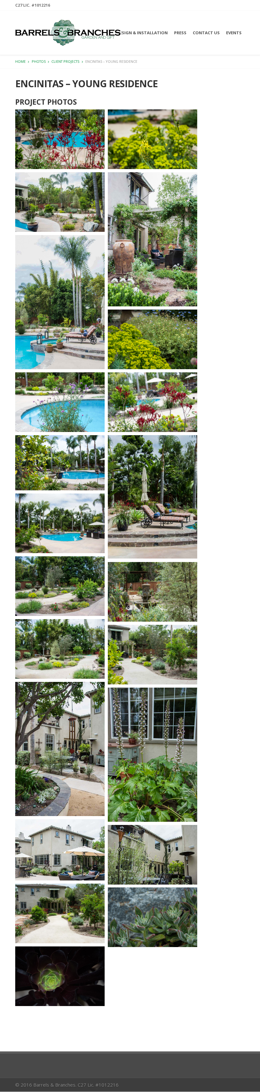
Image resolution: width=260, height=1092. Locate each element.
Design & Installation (142, 33)
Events (234, 33)
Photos (39, 61)
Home (20, 61)
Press (180, 33)
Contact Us (206, 33)
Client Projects (65, 61)
